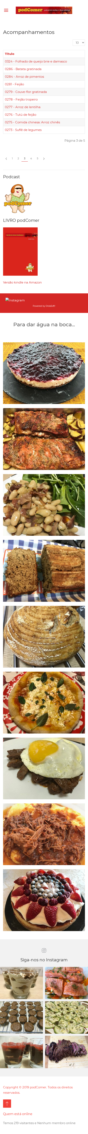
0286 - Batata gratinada (23, 69)
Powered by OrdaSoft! (44, 306)
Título (9, 54)
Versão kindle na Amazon (22, 282)
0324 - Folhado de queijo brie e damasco (36, 61)
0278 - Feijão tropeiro (21, 99)
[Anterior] (6, 159)
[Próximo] (44, 159)
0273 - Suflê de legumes (23, 130)
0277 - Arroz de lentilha (23, 107)
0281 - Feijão (14, 84)
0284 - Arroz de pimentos (24, 77)
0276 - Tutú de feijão (20, 115)
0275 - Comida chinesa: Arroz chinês (32, 122)
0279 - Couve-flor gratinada (26, 92)
